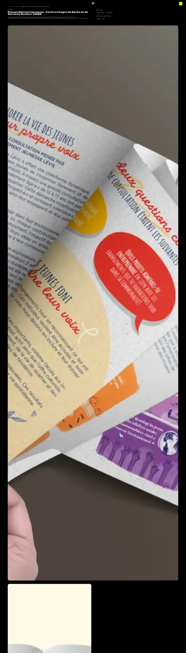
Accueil (9, 6)
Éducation (18, 6)
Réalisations (13, 6)
